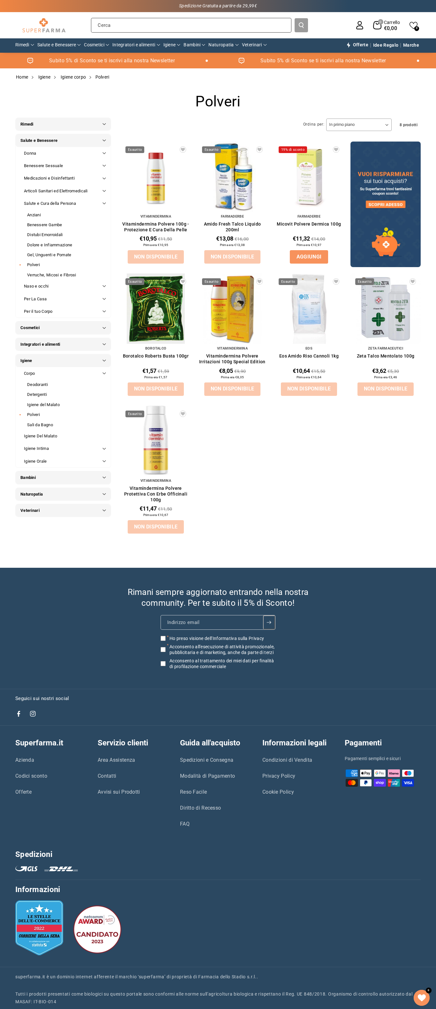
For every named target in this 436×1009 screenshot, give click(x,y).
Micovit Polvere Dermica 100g (309, 224)
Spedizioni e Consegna (206, 760)
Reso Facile (193, 792)
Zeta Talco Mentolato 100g (386, 355)
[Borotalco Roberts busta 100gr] (156, 308)
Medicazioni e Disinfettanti (49, 178)
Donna (30, 153)
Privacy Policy (278, 776)
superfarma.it (30, 976)
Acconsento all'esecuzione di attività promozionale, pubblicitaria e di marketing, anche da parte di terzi (221, 649)
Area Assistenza (116, 760)
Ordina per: (314, 124)
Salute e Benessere (38, 140)
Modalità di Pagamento (207, 776)
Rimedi (27, 124)
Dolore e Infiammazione (49, 245)
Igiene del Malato (43, 404)
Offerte (23, 792)
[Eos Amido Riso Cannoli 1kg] (309, 308)
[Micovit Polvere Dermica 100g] (309, 177)
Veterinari (30, 510)
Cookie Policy (278, 792)
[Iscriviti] (269, 622)
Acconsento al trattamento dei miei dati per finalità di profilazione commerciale (221, 663)
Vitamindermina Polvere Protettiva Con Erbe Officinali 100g (155, 494)
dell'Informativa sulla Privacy (234, 638)
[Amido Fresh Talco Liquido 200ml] (232, 177)
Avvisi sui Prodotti (119, 792)
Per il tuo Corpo (38, 311)
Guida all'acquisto (210, 742)
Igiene (44, 77)
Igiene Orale (35, 461)
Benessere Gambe (44, 224)
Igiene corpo (73, 77)
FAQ (185, 824)
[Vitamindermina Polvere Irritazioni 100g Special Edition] (232, 308)
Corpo (29, 373)
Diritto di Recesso (200, 808)
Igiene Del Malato (40, 436)
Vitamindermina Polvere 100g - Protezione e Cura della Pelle (155, 226)
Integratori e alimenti (40, 344)
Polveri (33, 264)
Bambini (28, 477)
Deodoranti (37, 384)
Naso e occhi (36, 286)
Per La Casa (35, 299)
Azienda (24, 760)
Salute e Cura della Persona (50, 203)
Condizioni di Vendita (287, 760)
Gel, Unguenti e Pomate (49, 254)
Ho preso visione (216, 638)
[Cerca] (301, 25)
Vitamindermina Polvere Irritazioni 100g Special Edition (232, 358)
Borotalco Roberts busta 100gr (156, 355)
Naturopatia (31, 494)
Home (22, 77)
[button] (386, 25)
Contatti (107, 776)
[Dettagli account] (360, 25)
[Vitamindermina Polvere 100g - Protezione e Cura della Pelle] (156, 177)
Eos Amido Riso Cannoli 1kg (309, 355)
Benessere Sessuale (43, 165)
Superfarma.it (39, 742)
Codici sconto (31, 776)
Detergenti (37, 394)
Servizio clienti (123, 742)
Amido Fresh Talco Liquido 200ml (232, 226)
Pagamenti (363, 742)
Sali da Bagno (40, 424)
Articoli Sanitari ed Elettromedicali (56, 191)
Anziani (34, 214)
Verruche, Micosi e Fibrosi (51, 275)
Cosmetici (30, 327)
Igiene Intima (36, 448)
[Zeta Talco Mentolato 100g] (385, 308)
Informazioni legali (294, 742)
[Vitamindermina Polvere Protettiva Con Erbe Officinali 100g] (156, 441)
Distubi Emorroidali (45, 234)
